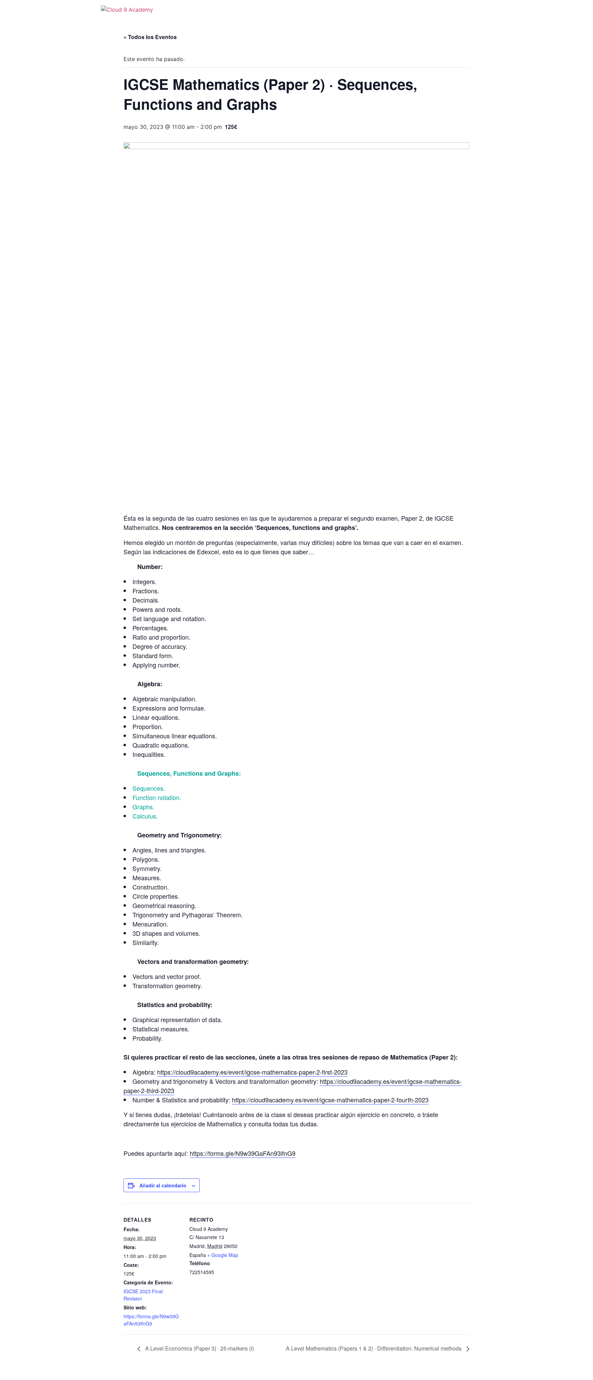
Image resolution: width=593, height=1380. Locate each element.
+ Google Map (222, 1254)
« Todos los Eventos (150, 37)
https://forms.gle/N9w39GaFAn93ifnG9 (242, 1153)
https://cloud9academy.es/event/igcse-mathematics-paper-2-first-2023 (252, 1071)
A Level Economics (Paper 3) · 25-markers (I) (199, 1348)
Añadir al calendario (162, 1185)
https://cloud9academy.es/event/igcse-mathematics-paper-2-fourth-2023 (330, 1099)
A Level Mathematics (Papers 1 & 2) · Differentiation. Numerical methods (374, 1348)
